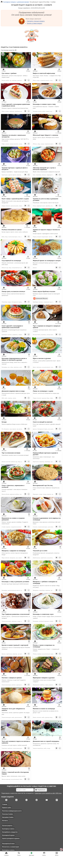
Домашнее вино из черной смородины (46, 741)
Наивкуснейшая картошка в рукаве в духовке (45, 453)
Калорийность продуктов (9, 832)
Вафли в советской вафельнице (44, 73)
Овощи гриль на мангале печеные (13, 291)
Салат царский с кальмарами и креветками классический (12, 326)
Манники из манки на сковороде (44, 708)
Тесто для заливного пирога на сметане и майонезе (16, 742)
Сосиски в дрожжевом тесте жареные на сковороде (47, 518)
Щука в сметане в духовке (42, 358)
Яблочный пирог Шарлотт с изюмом (45, 135)
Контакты (5, 820)
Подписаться (41, 789)
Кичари (4, 422)
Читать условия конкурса (34, 23)
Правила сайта (6, 807)
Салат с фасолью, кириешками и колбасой (13, 486)
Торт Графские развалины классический (15, 614)
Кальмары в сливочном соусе (43, 614)
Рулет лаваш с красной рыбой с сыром (15, 198)
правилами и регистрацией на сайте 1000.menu (48, 793)
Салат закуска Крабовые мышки (44, 291)
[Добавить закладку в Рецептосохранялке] (25, 80)
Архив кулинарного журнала (10, 838)
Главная (4, 804)
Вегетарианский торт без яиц (43, 485)
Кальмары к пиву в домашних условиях (15, 581)
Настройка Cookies (7, 817)
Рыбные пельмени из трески (11, 229)
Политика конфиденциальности (12, 811)
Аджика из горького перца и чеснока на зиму (46, 230)
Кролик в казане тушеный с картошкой (15, 645)
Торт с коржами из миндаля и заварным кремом (46, 326)
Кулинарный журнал (8, 835)
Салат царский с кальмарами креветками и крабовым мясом (16, 105)
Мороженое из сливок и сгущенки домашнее (13, 518)
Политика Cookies (7, 814)
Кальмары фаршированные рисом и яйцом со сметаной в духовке (14, 359)
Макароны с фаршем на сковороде (14, 550)
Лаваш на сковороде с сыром (43, 391)
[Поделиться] (61, 849)
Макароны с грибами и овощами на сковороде (45, 582)
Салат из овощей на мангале (42, 422)
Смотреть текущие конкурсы (36, 21)
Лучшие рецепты (7, 825)
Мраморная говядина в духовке (44, 677)
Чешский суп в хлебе (40, 550)
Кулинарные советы (8, 828)
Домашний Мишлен (41, 298)
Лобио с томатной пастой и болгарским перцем (15, 773)
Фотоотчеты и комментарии (10, 846)
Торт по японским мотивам (11, 453)
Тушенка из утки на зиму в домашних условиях (45, 199)
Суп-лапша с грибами (9, 73)
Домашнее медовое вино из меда (13, 391)
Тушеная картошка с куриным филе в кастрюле (14, 168)
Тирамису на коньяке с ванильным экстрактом (14, 136)
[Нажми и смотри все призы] (31, 36)
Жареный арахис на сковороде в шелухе (47, 260)
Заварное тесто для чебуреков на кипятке (13, 709)
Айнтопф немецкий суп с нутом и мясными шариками (44, 168)
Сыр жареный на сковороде (11, 260)
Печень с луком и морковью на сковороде (43, 646)
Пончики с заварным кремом (12, 677)
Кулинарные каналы (8, 850)
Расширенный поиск (8, 843)
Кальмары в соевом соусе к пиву (44, 104)
